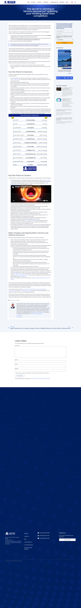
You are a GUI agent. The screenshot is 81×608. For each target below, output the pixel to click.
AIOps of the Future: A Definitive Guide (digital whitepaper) (63, 71)
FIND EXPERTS (62, 2)
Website (16, 368)
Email (16, 364)
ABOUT (67, 2)
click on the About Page (39, 312)
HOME (28, 2)
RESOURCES (46, 2)
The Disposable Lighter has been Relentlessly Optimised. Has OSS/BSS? (67, 89)
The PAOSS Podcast (28, 544)
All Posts (19, 316)
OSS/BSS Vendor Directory (28, 548)
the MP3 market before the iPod (21, 275)
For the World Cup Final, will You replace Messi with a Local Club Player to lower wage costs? (64, 119)
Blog (25, 539)
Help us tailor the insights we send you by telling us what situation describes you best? (64, 37)
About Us (26, 533)
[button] (75, 2)
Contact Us (26, 536)
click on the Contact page (36, 313)
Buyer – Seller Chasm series (25, 290)
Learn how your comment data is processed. (40, 378)
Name (16, 359)
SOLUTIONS (33, 2)
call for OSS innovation (17, 273)
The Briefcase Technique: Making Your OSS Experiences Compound (67, 99)
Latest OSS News (28, 542)
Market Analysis (67, 51)
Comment (17, 345)
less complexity (22, 276)
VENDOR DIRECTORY (54, 2)
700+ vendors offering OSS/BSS (31, 220)
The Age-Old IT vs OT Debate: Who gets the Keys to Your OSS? (64, 110)
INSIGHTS (39, 2)
